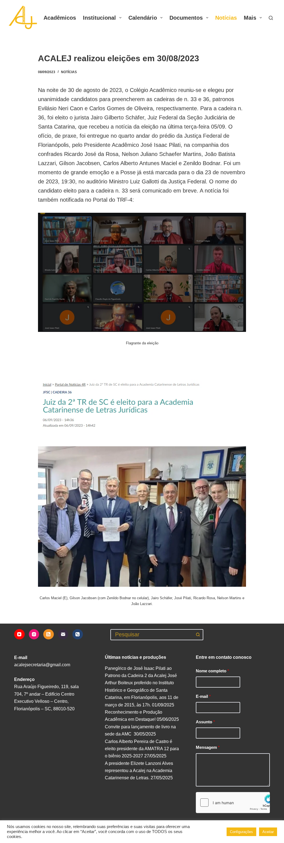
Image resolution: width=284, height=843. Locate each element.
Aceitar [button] (268, 832)
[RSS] (48, 634)
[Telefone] (77, 634)
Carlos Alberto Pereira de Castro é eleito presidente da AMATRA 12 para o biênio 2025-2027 (142, 749)
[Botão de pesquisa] (198, 635)
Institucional (99, 18)
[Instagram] (34, 634)
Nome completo (212, 670)
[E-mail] (63, 634)
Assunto (205, 721)
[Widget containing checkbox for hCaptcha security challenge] (233, 802)
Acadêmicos (60, 18)
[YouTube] (19, 634)
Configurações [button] (241, 832)
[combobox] (152, 634)
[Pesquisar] (271, 18)
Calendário (142, 18)
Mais (250, 18)
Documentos (186, 18)
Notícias (226, 18)
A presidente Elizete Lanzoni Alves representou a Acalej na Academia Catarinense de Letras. (139, 770)
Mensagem (208, 747)
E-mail (203, 696)
